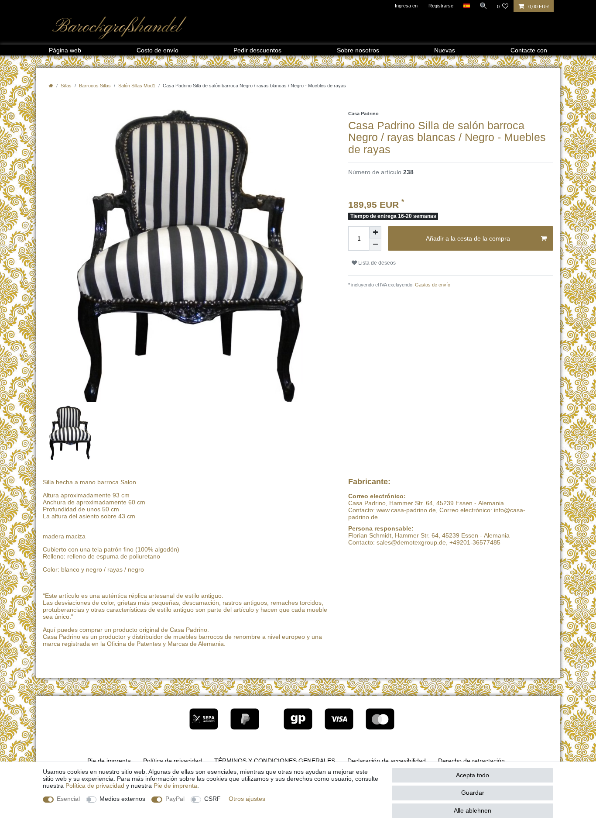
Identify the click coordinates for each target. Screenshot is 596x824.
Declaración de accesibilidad (386, 760)
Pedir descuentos (257, 50)
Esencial (68, 798)
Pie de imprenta (109, 760)
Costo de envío (157, 50)
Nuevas (444, 50)
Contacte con (528, 50)
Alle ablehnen (472, 810)
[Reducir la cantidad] (375, 244)
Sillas (66, 85)
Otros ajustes (247, 798)
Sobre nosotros (358, 50)
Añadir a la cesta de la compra (468, 238)
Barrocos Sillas (95, 85)
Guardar (472, 792)
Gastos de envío (432, 284)
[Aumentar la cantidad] (375, 232)
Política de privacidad (172, 760)
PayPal (175, 798)
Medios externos (122, 798)
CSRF (212, 798)
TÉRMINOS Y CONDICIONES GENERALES (274, 760)
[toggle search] (483, 5)
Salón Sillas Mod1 (136, 85)
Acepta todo (472, 775)
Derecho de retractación (471, 760)
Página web (65, 50)
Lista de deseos (376, 263)
